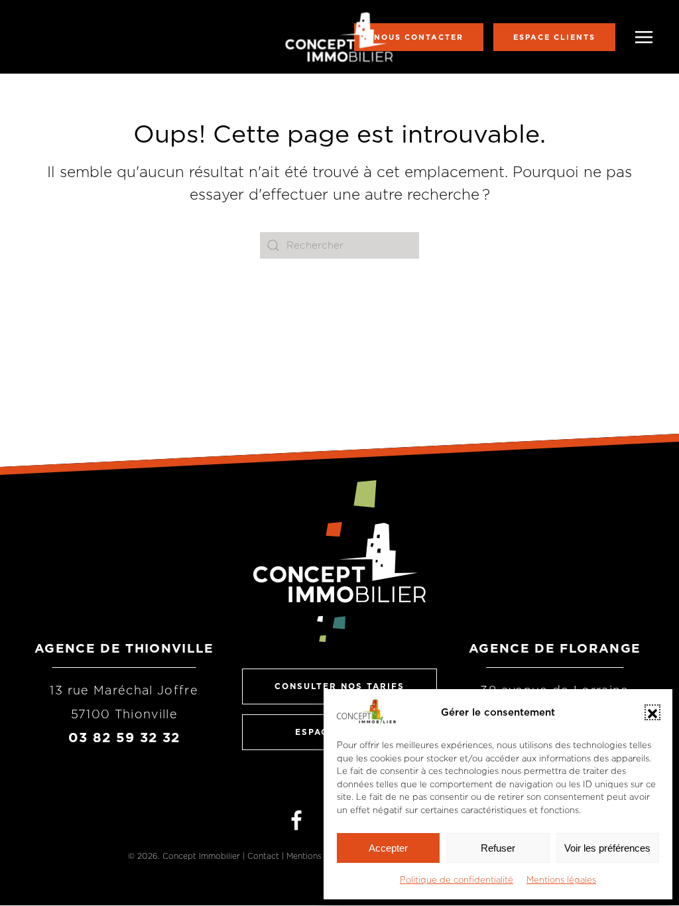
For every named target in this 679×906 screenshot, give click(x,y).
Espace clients (554, 37)
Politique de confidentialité (456, 879)
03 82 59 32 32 (124, 737)
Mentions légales (561, 879)
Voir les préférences (607, 848)
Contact (263, 856)
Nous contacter (418, 37)
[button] (652, 712)
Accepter (388, 848)
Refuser (498, 848)
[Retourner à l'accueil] (340, 37)
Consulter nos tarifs (339, 686)
